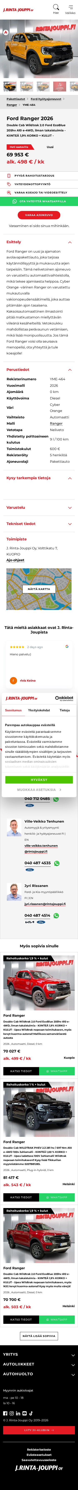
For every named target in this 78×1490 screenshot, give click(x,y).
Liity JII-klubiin (37, 1430)
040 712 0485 (37, 798)
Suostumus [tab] (13, 710)
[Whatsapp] (56, 799)
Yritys (10, 1354)
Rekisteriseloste (39, 1449)
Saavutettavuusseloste (39, 1460)
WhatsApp (59, 1071)
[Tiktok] (31, 1412)
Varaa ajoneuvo (39, 215)
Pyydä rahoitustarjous (34, 175)
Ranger (56, 423)
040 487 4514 (37, 915)
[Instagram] (12, 1412)
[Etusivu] (16, 10)
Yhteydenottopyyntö (33, 184)
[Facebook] (5, 1412)
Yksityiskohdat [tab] (39, 710)
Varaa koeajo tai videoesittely (41, 192)
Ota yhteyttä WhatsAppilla (43, 201)
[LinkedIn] (18, 1412)
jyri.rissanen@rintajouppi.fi (45, 904)
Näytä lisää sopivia (39, 1336)
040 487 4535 (38, 863)
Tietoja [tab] (65, 710)
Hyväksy (39, 780)
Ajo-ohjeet (15, 560)
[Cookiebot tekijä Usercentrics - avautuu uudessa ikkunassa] (55, 698)
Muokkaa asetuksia (36, 789)
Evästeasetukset (39, 1455)
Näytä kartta (39, 589)
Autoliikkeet (18, 1364)
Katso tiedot (21, 1071)
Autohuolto (18, 1374)
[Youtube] (24, 1412)
